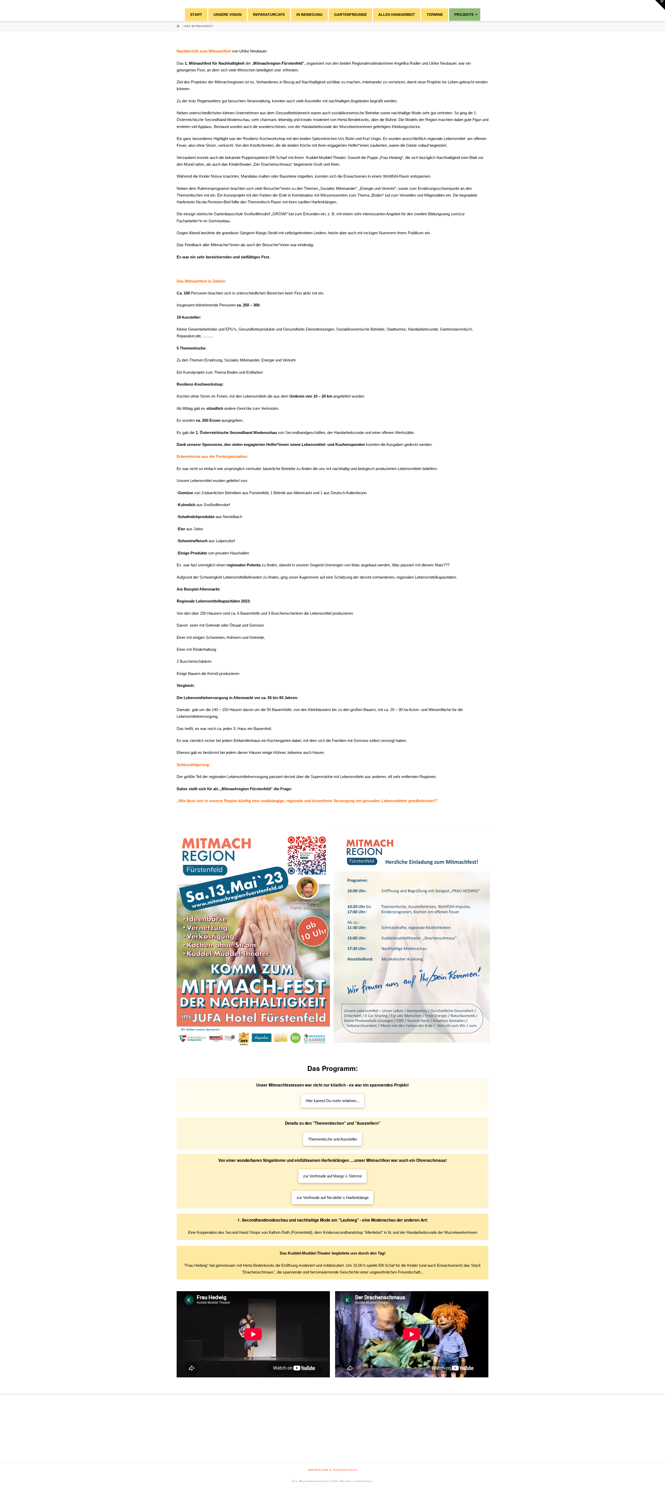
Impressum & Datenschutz (333, 1470)
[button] (660, 5)
